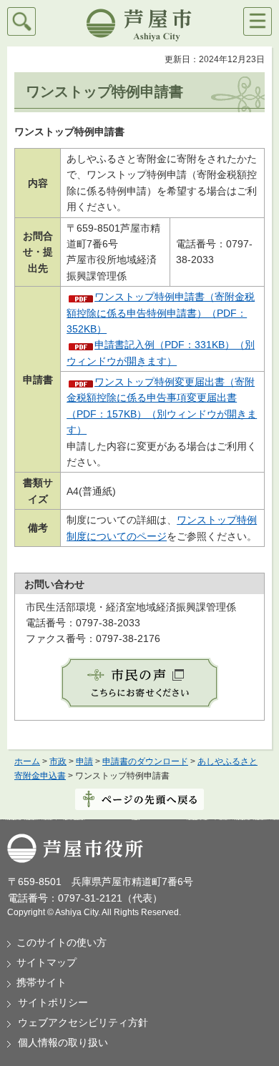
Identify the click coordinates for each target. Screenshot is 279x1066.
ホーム (27, 761)
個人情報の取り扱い (63, 1042)
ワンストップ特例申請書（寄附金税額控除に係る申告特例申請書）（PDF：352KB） (161, 313)
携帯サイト (41, 982)
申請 (84, 761)
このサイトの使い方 (61, 942)
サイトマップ (46, 962)
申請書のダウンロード (145, 761)
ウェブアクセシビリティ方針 (83, 1022)
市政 (58, 761)
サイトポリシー (53, 1002)
